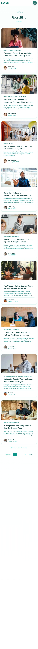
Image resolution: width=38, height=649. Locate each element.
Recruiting (17, 50)
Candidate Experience (10, 376)
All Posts (20, 12)
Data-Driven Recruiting (24, 190)
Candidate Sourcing (10, 190)
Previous (8, 454)
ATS (5, 143)
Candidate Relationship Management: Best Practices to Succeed (17, 195)
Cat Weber (11, 300)
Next (30, 454)
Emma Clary (11, 207)
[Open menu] (35, 3)
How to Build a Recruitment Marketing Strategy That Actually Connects (18, 102)
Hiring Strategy (9, 50)
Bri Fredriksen (12, 67)
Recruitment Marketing (11, 97)
